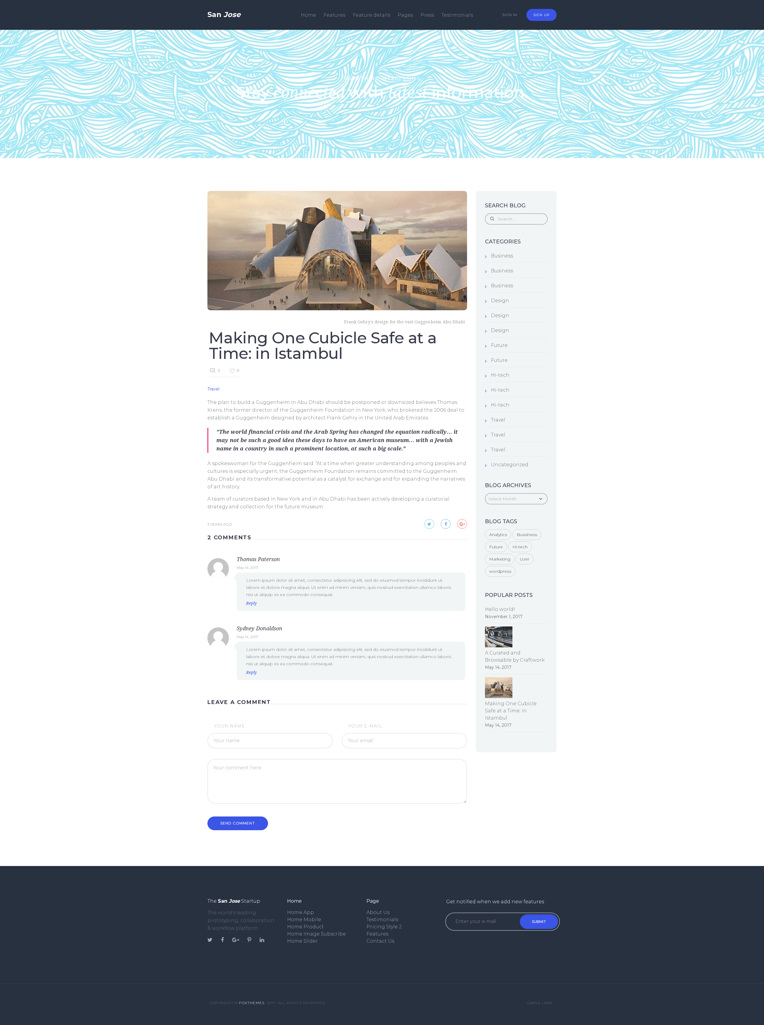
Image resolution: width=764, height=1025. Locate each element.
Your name (229, 726)
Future (499, 345)
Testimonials (457, 15)
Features (334, 15)
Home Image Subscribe (316, 934)
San (224, 14)
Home (308, 15)
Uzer (524, 559)
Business (502, 256)
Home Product (305, 927)
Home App (300, 912)
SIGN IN (509, 15)
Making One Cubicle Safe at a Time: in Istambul (511, 711)
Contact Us (380, 941)
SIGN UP (541, 15)
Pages (405, 15)
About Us (377, 912)
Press (427, 15)
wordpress (500, 571)
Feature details (371, 15)
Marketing (499, 559)
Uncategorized (509, 464)
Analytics (498, 534)
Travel (213, 389)
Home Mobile (304, 919)
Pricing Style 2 (384, 927)
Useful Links (539, 1003)
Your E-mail (365, 726)
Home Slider (302, 941)
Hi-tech (500, 375)
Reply (251, 603)
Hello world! (500, 609)
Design (500, 300)
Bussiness (527, 534)
